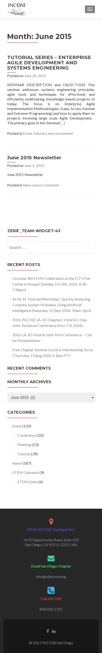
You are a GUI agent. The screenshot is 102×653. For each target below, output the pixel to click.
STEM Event (27, 481)
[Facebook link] (47, 630)
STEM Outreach (25, 472)
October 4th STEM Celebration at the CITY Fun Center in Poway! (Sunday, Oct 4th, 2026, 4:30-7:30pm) (51, 284)
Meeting (24, 444)
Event (27, 133)
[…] (62, 123)
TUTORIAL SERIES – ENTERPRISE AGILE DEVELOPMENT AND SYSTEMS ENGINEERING (49, 63)
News (27, 185)
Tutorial (39, 133)
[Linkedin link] (54, 630)
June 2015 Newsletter (34, 158)
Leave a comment (59, 133)
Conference (26, 435)
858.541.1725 (51, 609)
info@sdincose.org (51, 576)
